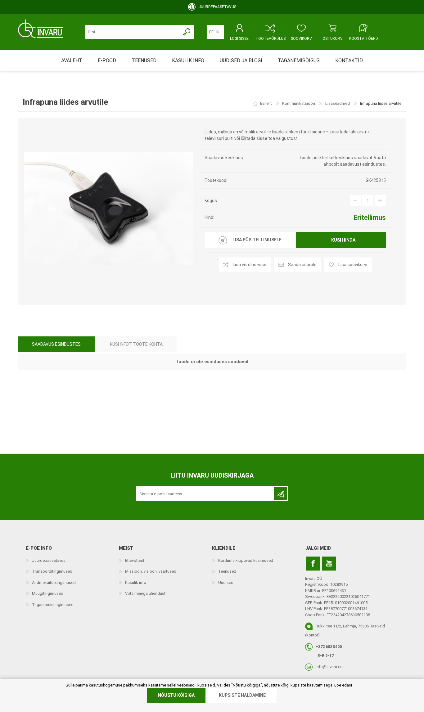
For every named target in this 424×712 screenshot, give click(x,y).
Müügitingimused (47, 593)
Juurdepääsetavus (48, 560)
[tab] (56, 344)
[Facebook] (313, 564)
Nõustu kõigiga (176, 695)
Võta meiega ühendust (145, 593)
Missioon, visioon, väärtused (150, 571)
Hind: (209, 217)
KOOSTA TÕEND (363, 38)
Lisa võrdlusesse (249, 264)
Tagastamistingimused (53, 604)
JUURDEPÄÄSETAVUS (217, 7)
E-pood (107, 60)
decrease (355, 200)
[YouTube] (329, 564)
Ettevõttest (134, 560)
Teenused (227, 571)
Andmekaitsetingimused (54, 582)
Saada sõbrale (302, 264)
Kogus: (211, 200)
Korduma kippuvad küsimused (245, 560)
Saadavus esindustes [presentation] (56, 344)
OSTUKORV (333, 38)
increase (380, 200)
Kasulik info (135, 582)
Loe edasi (343, 685)
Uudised (225, 582)
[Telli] (280, 493)
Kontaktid (349, 60)
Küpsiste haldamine (242, 695)
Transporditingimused (52, 571)
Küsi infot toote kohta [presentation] (136, 344)
